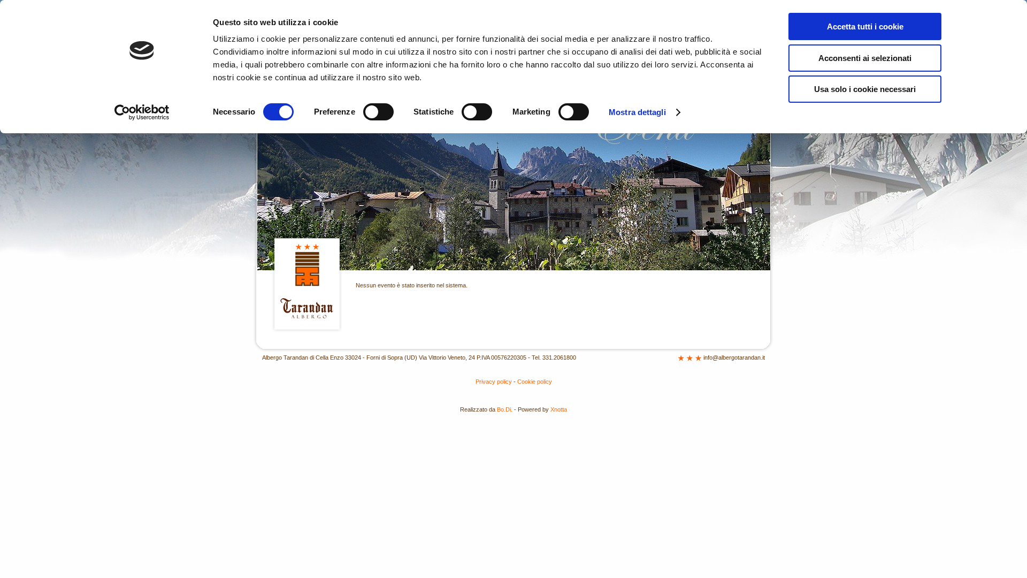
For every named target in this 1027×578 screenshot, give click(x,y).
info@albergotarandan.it (734, 357)
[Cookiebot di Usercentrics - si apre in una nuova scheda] (142, 112)
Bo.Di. (504, 409)
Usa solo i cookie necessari (865, 89)
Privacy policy (494, 381)
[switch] (378, 111)
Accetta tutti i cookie (865, 26)
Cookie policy (534, 381)
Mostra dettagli (637, 112)
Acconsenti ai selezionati (864, 58)
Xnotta (558, 409)
